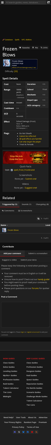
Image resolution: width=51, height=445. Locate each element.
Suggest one (31, 187)
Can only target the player (30, 141)
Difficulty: (9, 71)
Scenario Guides (33, 392)
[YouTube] (32, 432)
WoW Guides (9, 358)
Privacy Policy (18, 427)
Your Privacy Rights (12, 422)
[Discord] (15, 432)
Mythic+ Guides (10, 375)
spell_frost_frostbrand (24, 170)
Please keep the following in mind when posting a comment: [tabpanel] (25, 300)
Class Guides (8, 363)
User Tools (21, 417)
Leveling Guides (10, 371)
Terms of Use (33, 427)
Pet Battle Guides (34, 388)
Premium (43, 422)
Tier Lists (7, 392)
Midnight (7, 396)
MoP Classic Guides (35, 358)
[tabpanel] (25, 228)
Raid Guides (8, 384)
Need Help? (9, 417)
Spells (17, 39)
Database (9, 39)
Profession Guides (11, 379)
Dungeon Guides (33, 371)
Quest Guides (32, 379)
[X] (19, 432)
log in (23, 332)
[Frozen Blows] (4, 230)
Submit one (30, 178)
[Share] (48, 2)
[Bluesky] (23, 432)
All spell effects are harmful (30, 139)
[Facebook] (28, 432)
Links (45, 47)
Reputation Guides (34, 384)
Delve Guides (9, 367)
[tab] (9, 204)
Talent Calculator (11, 388)
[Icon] (7, 63)
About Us (32, 417)
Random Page (30, 422)
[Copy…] (38, 218)
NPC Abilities (27, 39)
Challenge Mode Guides (36, 396)
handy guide (43, 279)
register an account (33, 332)
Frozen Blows (13, 230)
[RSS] (36, 432)
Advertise (43, 417)
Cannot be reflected (27, 136)
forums (35, 288)
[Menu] (2, 2)
